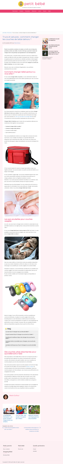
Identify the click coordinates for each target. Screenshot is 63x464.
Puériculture (15, 11)
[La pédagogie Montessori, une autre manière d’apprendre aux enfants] (9, 409)
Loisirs (39, 11)
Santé (49, 11)
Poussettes (27, 11)
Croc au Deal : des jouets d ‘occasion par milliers (21, 417)
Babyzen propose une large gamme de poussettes (33, 417)
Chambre (21, 11)
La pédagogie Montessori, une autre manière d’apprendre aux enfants (8, 418)
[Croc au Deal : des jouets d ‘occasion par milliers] (21, 409)
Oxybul (34, 449)
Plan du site (20, 449)
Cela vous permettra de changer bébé (23, 116)
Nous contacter (6, 449)
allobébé (35, 451)
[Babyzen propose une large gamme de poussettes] (34, 409)
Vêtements (34, 11)
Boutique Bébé (6, 455)
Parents (44, 11)
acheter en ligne (29, 366)
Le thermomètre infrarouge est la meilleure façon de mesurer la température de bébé (31, 429)
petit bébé (4, 32)
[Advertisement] (31, 22)
